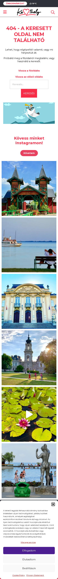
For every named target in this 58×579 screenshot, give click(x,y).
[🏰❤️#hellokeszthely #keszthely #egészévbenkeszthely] (29, 357)
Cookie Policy (18, 575)
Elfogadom (29, 550)
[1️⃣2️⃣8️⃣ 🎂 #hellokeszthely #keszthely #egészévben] (29, 301)
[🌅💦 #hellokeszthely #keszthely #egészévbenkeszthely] (29, 470)
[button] (53, 504)
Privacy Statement (35, 575)
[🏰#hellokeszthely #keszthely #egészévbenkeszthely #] (29, 188)
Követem (29, 153)
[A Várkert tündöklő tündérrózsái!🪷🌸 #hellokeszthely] (29, 414)
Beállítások (29, 568)
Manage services (28, 542)
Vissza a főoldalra (29, 70)
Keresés (29, 93)
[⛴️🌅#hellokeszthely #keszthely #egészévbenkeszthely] (29, 244)
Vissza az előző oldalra (29, 76)
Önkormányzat (15, 4)
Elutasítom (29, 559)
